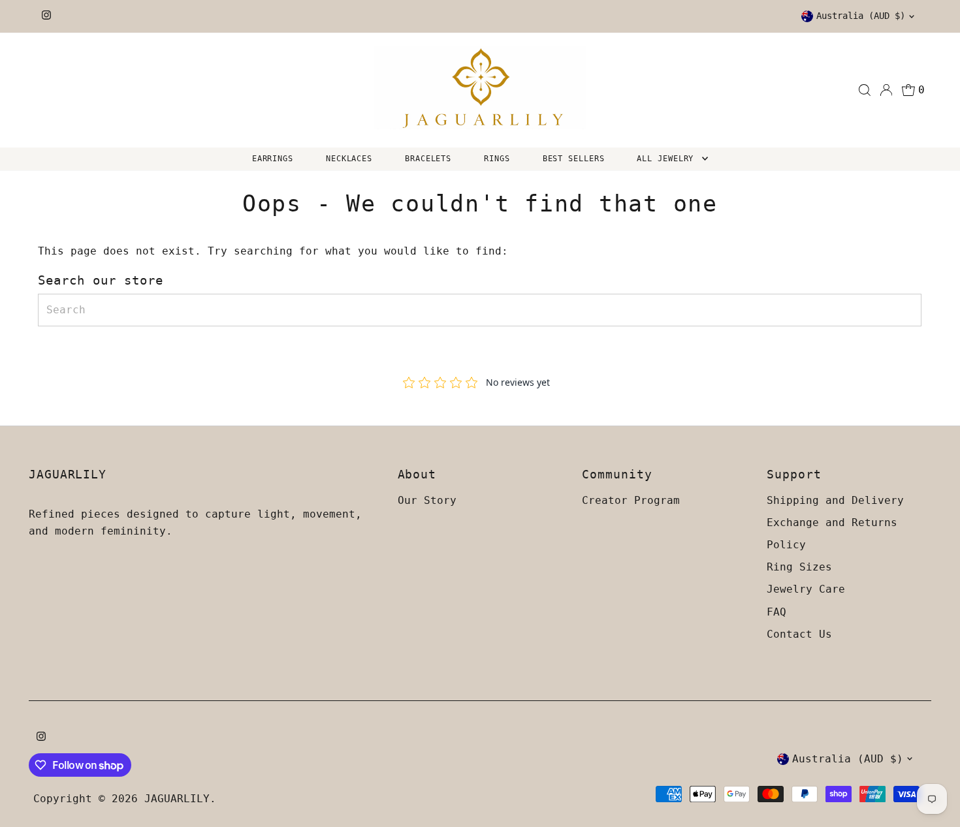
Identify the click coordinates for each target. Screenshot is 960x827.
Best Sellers (574, 158)
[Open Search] (865, 90)
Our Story (427, 500)
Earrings (272, 158)
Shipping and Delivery (835, 500)
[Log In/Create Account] (886, 90)
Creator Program (631, 500)
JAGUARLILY (177, 798)
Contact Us (799, 634)
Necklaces (349, 158)
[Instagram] (46, 16)
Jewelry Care (806, 589)
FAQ (776, 612)
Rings (497, 158)
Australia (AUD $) (860, 15)
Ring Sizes (799, 567)
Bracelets (428, 158)
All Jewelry (668, 158)
